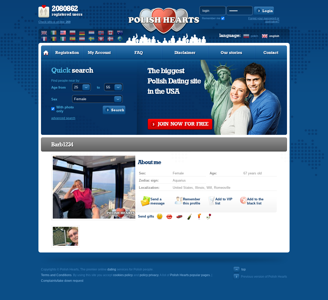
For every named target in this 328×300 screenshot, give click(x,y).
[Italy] (63, 38)
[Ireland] (53, 32)
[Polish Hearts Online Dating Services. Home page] (46, 52)
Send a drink (199, 217)
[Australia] (120, 32)
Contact (270, 53)
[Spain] (72, 38)
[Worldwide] (120, 38)
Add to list (223, 201)
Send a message (157, 201)
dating (111, 269)
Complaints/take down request (62, 281)
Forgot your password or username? (263, 20)
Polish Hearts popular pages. (190, 275)
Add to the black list (255, 201)
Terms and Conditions (56, 275)
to (98, 87)
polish (254, 36)
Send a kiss (169, 217)
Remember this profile (191, 201)
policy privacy (149, 275)
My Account (99, 53)
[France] (44, 38)
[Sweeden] (91, 38)
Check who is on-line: (54, 21)
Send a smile (159, 217)
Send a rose (209, 217)
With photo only (65, 109)
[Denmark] (110, 38)
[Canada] (110, 32)
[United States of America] (63, 32)
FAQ (139, 53)
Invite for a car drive (179, 217)
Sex (54, 99)
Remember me (211, 18)
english (274, 36)
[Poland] (72, 32)
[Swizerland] (101, 38)
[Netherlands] (91, 32)
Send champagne (189, 217)
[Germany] (82, 32)
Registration (67, 53)
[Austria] (82, 38)
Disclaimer (185, 53)
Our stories (231, 53)
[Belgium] (53, 38)
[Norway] (101, 32)
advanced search (63, 118)
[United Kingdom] (44, 32)
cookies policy (123, 275)
